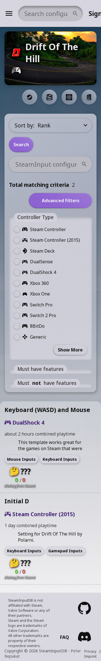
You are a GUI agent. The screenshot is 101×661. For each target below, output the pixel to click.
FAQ (64, 637)
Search (21, 144)
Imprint (90, 656)
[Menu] (8, 13)
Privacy (90, 651)
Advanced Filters (60, 200)
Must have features (40, 369)
